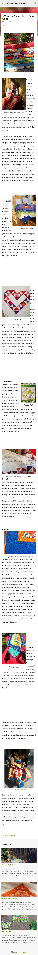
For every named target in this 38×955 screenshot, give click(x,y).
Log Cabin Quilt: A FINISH (9, 898)
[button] (3, 25)
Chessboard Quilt (6, 931)
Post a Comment (9, 835)
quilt (20, 425)
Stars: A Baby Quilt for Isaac (10, 865)
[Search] (35, 3)
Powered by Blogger (20, 952)
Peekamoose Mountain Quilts (16, 3)
